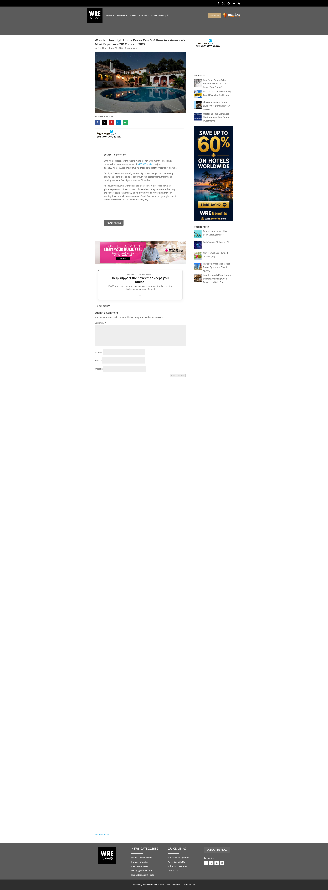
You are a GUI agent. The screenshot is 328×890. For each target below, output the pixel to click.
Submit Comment (178, 375)
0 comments (131, 48)
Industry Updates (139, 862)
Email (98, 360)
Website (99, 368)
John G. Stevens (107, 824)
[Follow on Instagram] (229, 3)
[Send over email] (125, 122)
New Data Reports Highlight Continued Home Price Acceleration (133, 525)
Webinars (143, 15)
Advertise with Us (176, 862)
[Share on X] (104, 122)
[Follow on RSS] (239, 3)
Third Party (103, 48)
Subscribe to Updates (178, 857)
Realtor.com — (121, 154)
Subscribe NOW (217, 849)
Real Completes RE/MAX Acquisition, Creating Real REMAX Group (138, 822)
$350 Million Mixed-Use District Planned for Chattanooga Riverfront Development (137, 675)
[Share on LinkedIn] (118, 122)
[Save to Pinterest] (111, 122)
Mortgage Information (142, 870)
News (109, 15)
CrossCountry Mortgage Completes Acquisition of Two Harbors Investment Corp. (135, 450)
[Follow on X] (223, 3)
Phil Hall (104, 452)
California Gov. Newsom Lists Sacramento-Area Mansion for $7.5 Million (139, 600)
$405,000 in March (146, 164)
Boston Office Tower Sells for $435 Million (126, 749)
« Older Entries (102, 834)
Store (133, 15)
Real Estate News (139, 866)
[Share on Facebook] (97, 122)
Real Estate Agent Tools (142, 874)
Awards (121, 15)
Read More (113, 222)
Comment (100, 322)
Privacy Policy (173, 884)
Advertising (157, 15)
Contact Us (173, 870)
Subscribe (214, 15)
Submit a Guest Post (178, 866)
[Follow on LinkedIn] (234, 3)
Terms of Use (188, 884)
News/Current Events (141, 857)
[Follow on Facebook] (218, 3)
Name (98, 352)
